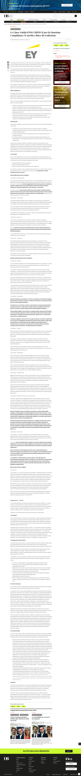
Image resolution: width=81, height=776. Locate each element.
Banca (17, 761)
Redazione (69, 11)
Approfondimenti (23, 21)
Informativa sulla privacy (56, 774)
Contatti (47, 774)
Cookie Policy (65, 774)
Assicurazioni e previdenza (20, 764)
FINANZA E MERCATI (20, 19)
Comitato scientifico (61, 11)
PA (70, 19)
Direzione (55, 11)
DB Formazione (20, 11)
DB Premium (32, 11)
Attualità (11, 21)
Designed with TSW (73, 774)
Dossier (30, 768)
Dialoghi (34, 21)
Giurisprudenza (56, 21)
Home (17, 759)
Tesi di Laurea (68, 21)
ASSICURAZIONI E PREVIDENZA (33, 19)
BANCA (11, 19)
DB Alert (26, 11)
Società (17, 766)
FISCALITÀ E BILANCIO (53, 19)
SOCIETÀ (44, 19)
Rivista (45, 21)
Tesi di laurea (31, 771)
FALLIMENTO (63, 19)
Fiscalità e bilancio (19, 768)
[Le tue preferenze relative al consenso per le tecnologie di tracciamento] (79, 774)
